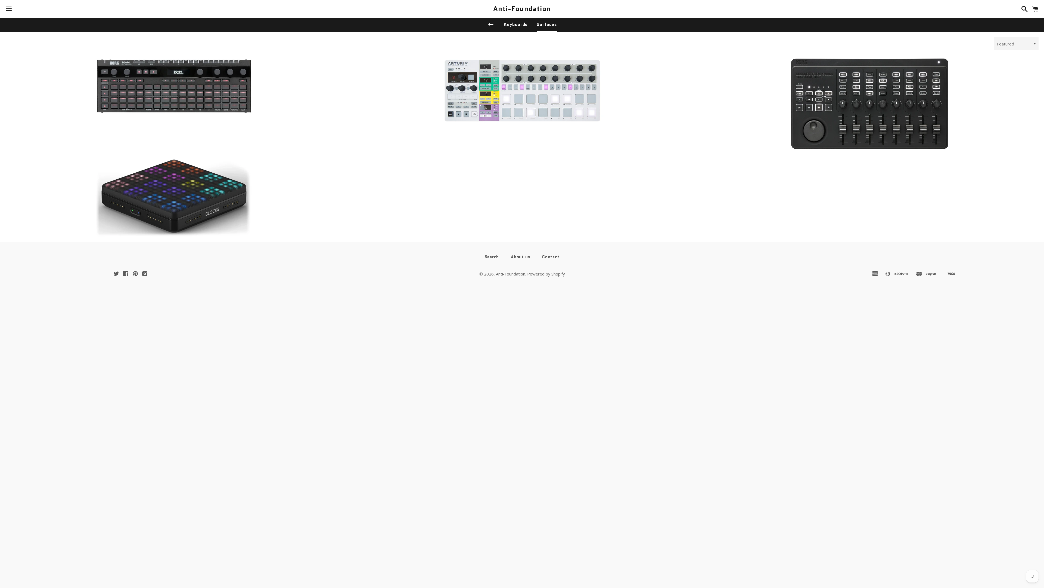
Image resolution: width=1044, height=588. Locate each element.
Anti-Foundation (522, 9)
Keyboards (515, 24)
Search (492, 257)
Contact (550, 257)
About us (520, 257)
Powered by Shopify (546, 274)
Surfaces (547, 24)
